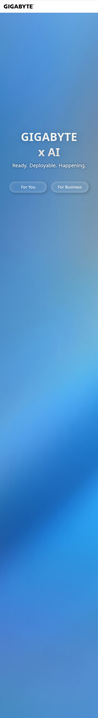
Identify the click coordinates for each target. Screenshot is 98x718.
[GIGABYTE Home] (19, 7)
